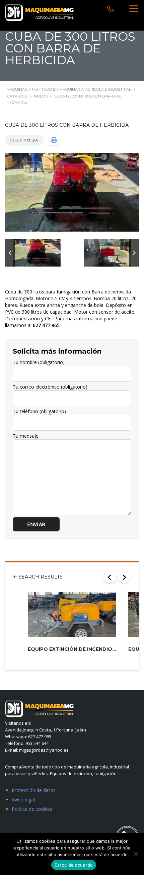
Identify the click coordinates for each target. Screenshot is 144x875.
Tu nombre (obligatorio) (39, 362)
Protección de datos (34, 790)
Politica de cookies (32, 809)
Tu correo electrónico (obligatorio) (50, 387)
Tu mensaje (26, 436)
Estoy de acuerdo (74, 865)
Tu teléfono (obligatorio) (39, 411)
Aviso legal (23, 799)
